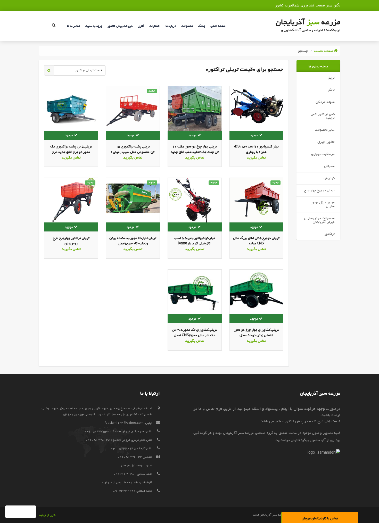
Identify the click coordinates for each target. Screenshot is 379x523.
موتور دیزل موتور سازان (323, 204)
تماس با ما (73, 26)
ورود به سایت (93, 26)
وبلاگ (201, 26)
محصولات (187, 26)
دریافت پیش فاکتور (120, 26)
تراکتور (330, 234)
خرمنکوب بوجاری (323, 154)
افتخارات (154, 26)
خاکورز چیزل (326, 142)
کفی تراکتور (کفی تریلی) (323, 115)
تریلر (331, 77)
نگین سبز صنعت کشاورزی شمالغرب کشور (307, 5)
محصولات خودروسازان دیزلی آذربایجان (319, 220)
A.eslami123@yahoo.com (124, 423)
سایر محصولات (325, 129)
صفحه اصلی (218, 26)
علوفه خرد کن (325, 102)
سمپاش (329, 166)
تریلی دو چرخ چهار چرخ (319, 190)
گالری (141, 26)
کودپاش (329, 178)
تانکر (331, 90)
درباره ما (171, 26)
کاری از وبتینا (47, 515)
